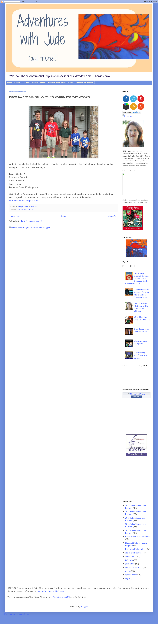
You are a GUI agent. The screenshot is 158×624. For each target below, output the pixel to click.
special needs (131, 574)
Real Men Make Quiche (56, 82)
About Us (17, 82)
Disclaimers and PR (61, 597)
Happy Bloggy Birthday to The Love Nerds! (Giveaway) (141, 307)
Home (9, 82)
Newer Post (14, 215)
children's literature (133, 552)
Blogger (84, 606)
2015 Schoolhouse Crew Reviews (80, 82)
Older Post (112, 215)
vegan (127, 578)
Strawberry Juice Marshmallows (141, 330)
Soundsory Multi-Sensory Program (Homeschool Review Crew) (142, 293)
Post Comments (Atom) (31, 221)
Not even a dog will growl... (140, 342)
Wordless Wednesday (24, 209)
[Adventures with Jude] (136, 256)
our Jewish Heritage (134, 567)
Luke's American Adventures (35, 82)
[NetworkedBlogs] (136, 394)
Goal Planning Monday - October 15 (142, 320)
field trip (129, 560)
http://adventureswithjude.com (23, 200)
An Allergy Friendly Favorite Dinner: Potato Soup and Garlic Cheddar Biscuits (137, 278)
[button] (128, 193)
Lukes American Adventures (137, 536)
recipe (128, 571)
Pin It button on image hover (16, 613)
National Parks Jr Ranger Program (136, 544)
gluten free (130, 563)
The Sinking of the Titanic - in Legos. (140, 355)
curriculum (130, 556)
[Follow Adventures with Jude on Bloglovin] (132, 112)
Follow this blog (136, 396)
